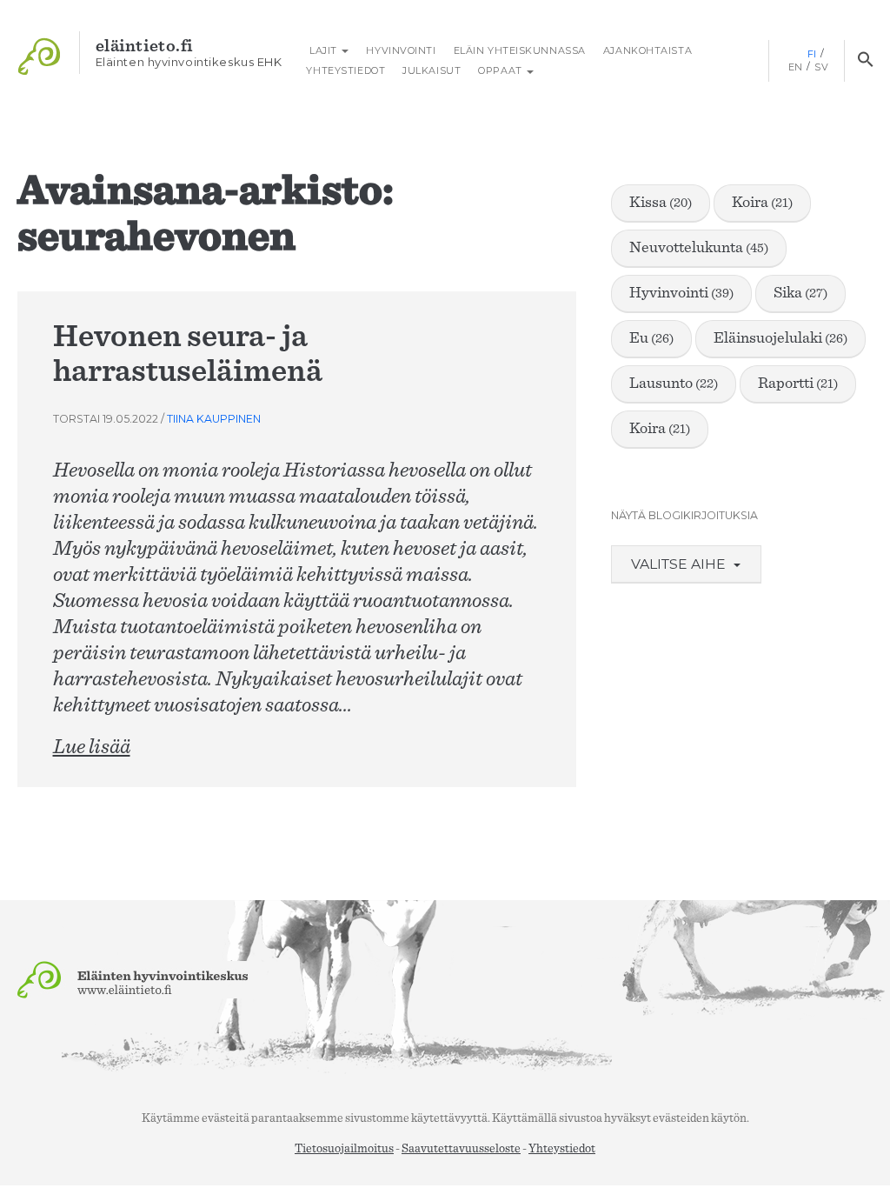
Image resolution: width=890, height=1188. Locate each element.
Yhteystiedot (345, 70)
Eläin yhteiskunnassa (520, 50)
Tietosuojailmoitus (344, 1149)
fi (812, 54)
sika (800, 293)
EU (651, 338)
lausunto (673, 383)
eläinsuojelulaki (780, 338)
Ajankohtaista (647, 50)
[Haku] (865, 60)
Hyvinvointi (400, 50)
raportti (798, 383)
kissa (660, 202)
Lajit (323, 50)
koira (762, 202)
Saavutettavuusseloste (461, 1149)
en (795, 67)
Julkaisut (431, 70)
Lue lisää (91, 747)
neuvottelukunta (698, 248)
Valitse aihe (680, 564)
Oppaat (501, 70)
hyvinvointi (681, 293)
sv (821, 67)
